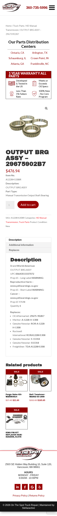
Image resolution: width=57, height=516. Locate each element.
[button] (46, 108)
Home (9, 26)
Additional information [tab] (21, 245)
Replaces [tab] (14, 250)
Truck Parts (18, 26)
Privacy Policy (20, 495)
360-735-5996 (37, 8)
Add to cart (28, 204)
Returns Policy (36, 495)
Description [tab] (15, 240)
